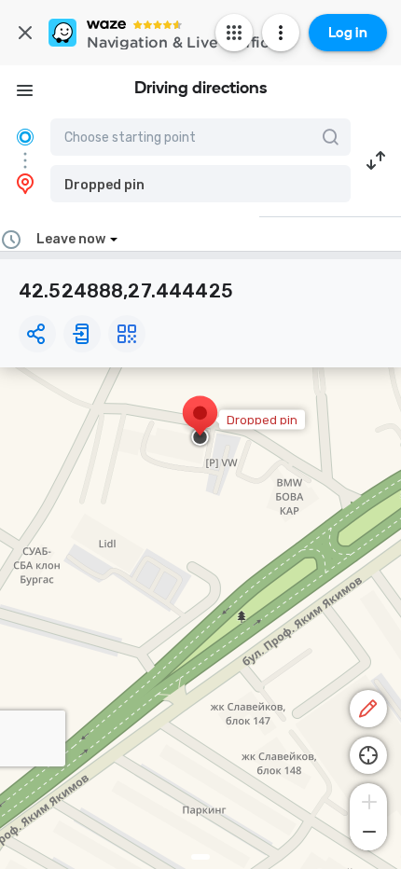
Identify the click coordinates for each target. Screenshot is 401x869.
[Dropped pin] (200, 422)
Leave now (70, 239)
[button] (200, 183)
